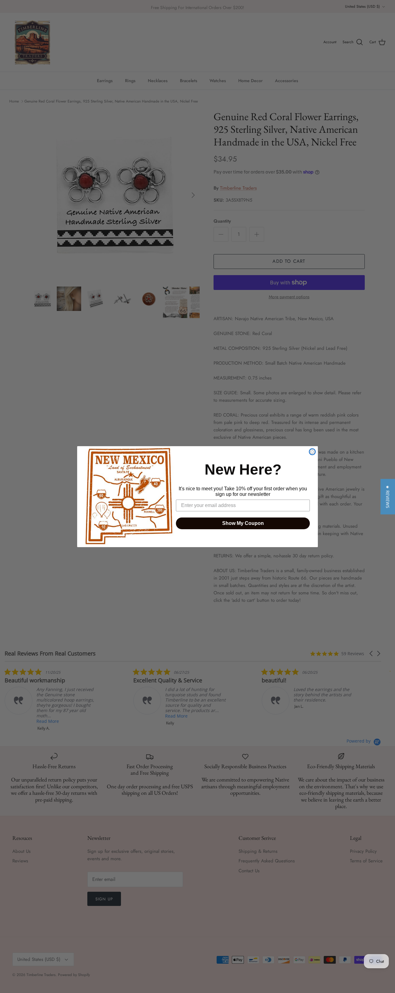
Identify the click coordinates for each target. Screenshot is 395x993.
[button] (387, 496)
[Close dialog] (312, 452)
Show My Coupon (243, 523)
